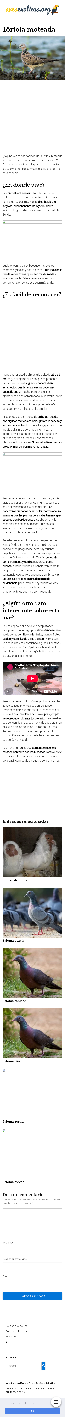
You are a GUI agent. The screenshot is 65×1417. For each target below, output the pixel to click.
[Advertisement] (32, 117)
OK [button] (32, 1411)
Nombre (8, 1243)
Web (5, 1276)
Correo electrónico (16, 1259)
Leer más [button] (30, 1403)
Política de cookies (16, 1326)
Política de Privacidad (18, 1331)
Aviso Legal (12, 1336)
